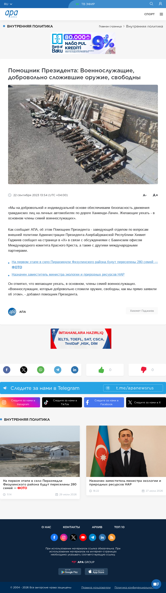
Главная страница (110, 26)
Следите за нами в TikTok (65, 402)
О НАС (46, 527)
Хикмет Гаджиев (142, 310)
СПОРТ (149, 14)
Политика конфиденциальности (135, 587)
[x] (73, 538)
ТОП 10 (119, 527)
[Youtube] (83, 538)
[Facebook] (54, 538)
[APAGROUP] (83, 562)
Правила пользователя (96, 587)
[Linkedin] (102, 538)
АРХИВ (97, 527)
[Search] (151, 4)
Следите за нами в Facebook (106, 402)
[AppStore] (96, 572)
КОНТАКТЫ (71, 527)
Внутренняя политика (144, 26)
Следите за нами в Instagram (23, 402)
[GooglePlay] (69, 572)
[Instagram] (63, 538)
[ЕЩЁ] (160, 14)
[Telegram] (92, 538)
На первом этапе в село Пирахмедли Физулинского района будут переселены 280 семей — (85, 264)
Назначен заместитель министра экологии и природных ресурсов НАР (68, 274)
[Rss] (111, 538)
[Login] (160, 4)
